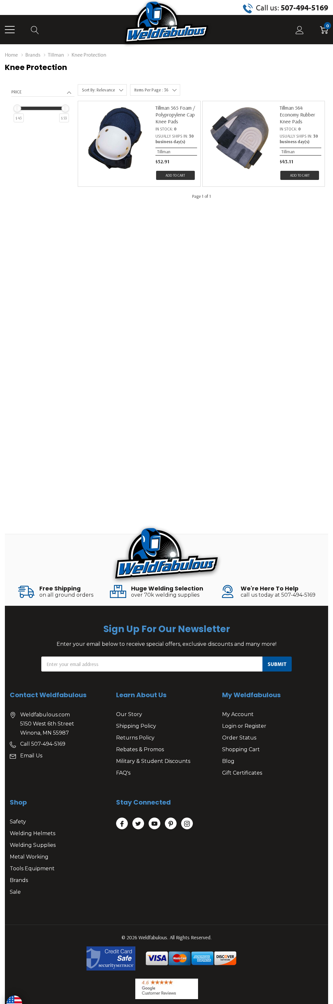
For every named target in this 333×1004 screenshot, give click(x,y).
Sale (15, 892)
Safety (18, 822)
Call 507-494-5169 (42, 744)
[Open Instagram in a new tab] (187, 823)
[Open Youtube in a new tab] (154, 823)
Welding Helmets (32, 833)
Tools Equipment (32, 868)
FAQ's (123, 773)
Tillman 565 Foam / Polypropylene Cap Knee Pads (175, 114)
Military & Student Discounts (153, 761)
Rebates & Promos (140, 749)
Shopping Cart (241, 749)
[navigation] (43, 112)
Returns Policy (135, 738)
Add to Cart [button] (175, 175)
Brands (19, 880)
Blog (228, 761)
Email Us (31, 756)
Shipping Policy (136, 726)
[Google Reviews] (166, 989)
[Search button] (35, 29)
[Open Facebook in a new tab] (121, 823)
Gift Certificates (242, 773)
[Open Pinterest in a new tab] (170, 823)
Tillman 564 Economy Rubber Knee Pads (297, 114)
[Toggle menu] (10, 29)
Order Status (239, 738)
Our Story (129, 714)
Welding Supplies (33, 845)
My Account (238, 714)
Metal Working (29, 857)
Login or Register (244, 726)
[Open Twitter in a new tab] (138, 823)
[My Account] (300, 29)
